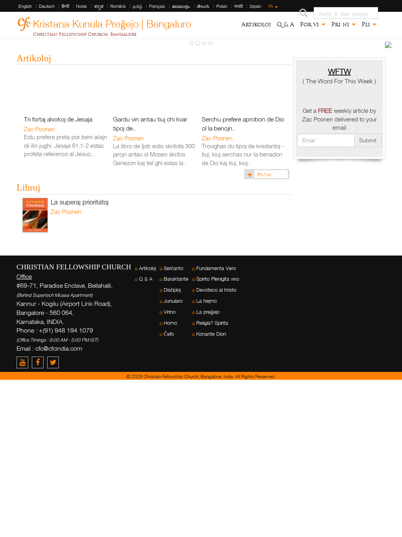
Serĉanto (173, 268)
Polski (221, 6)
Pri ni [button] (341, 24)
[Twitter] (54, 362)
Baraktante (176, 279)
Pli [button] (367, 24)
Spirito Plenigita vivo (217, 279)
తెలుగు (203, 6)
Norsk (81, 6)
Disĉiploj (172, 290)
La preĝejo (207, 312)
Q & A (285, 24)
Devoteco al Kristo (216, 290)
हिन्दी (65, 6)
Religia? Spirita (212, 323)
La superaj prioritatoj (79, 202)
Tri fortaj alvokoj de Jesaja (58, 119)
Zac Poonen (39, 128)
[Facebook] (39, 362)
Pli (271, 6)
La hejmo (206, 301)
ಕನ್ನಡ (98, 6)
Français (157, 6)
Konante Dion (211, 334)
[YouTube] (24, 362)
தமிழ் (137, 6)
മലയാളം (181, 6)
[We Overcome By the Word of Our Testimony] (388, 45)
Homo (170, 323)
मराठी (238, 6)
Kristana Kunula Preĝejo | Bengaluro (112, 23)
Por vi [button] (310, 24)
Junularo (173, 301)
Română (118, 6)
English (25, 6)
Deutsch (47, 6)
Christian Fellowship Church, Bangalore (85, 34)
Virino (169, 312)
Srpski (255, 6)
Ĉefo (169, 334)
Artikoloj (256, 24)
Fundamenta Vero (216, 268)
